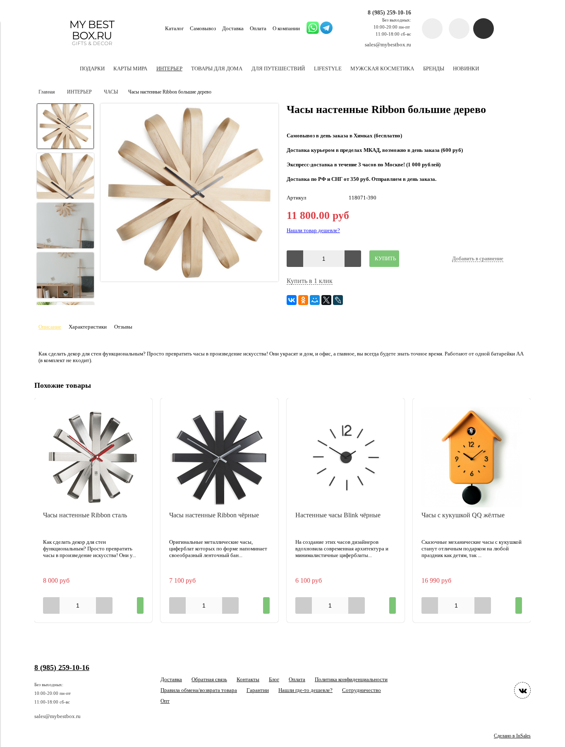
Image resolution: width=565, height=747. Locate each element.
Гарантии (258, 690)
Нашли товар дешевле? (313, 230)
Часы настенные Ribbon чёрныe (214, 515)
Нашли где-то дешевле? (305, 690)
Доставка (233, 28)
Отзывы (123, 327)
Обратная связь (209, 679)
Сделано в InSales (512, 736)
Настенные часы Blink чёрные (338, 515)
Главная (46, 92)
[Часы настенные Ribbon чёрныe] (219, 457)
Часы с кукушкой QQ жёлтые (463, 515)
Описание (49, 327)
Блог (274, 679)
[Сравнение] (459, 28)
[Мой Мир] (315, 300)
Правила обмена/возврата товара (198, 690)
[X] (326, 300)
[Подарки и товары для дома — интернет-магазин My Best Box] (92, 49)
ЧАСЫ (111, 92)
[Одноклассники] (303, 300)
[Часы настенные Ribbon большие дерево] (189, 193)
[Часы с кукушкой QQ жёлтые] (471, 457)
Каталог (174, 28)
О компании (286, 28)
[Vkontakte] (522, 690)
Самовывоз (203, 28)
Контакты (248, 679)
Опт (165, 701)
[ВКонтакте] (292, 300)
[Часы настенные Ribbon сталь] (93, 457)
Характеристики (88, 327)
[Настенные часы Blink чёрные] (345, 457)
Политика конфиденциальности (351, 679)
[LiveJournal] (338, 300)
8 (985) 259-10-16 (389, 12)
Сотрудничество (361, 690)
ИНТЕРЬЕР (79, 92)
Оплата (258, 28)
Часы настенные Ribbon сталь (85, 515)
